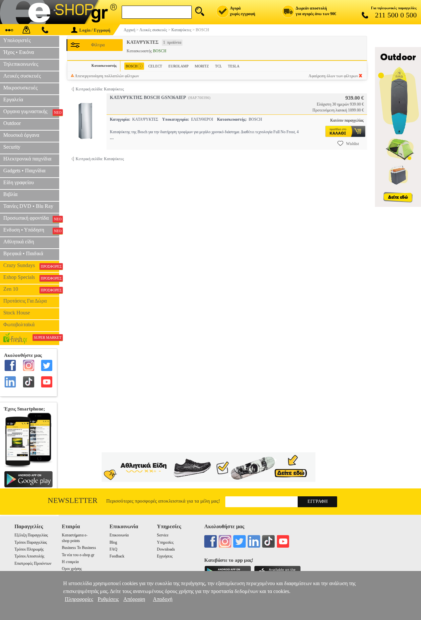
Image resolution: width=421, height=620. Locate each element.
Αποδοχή (162, 599)
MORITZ (202, 66)
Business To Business (79, 547)
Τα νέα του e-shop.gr (78, 555)
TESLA (233, 66)
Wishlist (352, 143)
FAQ (113, 549)
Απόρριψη (134, 599)
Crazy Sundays (31, 265)
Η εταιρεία (70, 561)
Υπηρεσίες (165, 542)
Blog (113, 542)
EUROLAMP (178, 66)
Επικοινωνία (119, 535)
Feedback (117, 556)
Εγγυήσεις (165, 556)
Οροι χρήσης (72, 568)
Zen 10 (31, 289)
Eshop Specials (31, 277)
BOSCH (133, 66)
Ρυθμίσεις (108, 599)
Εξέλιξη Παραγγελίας (31, 535)
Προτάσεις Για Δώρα (25, 301)
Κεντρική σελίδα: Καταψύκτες (100, 89)
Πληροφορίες (79, 599)
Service (162, 535)
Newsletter (72, 500)
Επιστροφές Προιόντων (32, 563)
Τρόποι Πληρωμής (29, 549)
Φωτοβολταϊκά (19, 324)
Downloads (166, 549)
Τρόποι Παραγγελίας (30, 542)
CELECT (155, 66)
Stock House (16, 312)
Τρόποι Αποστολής (29, 556)
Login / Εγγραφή (94, 30)
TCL (218, 66)
